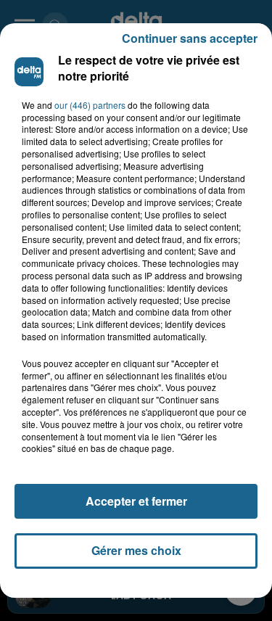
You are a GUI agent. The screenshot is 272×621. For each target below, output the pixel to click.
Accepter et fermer (136, 501)
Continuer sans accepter (189, 38)
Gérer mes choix (136, 550)
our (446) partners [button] (89, 105)
